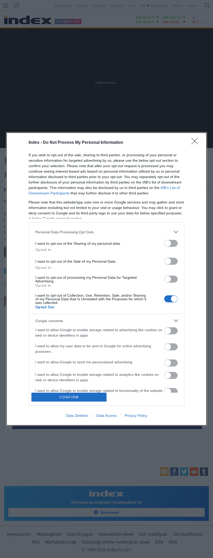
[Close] (196, 143)
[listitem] (106, 232)
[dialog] (106, 279)
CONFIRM (69, 397)
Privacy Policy (136, 415)
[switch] (171, 243)
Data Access (106, 415)
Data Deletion (77, 415)
